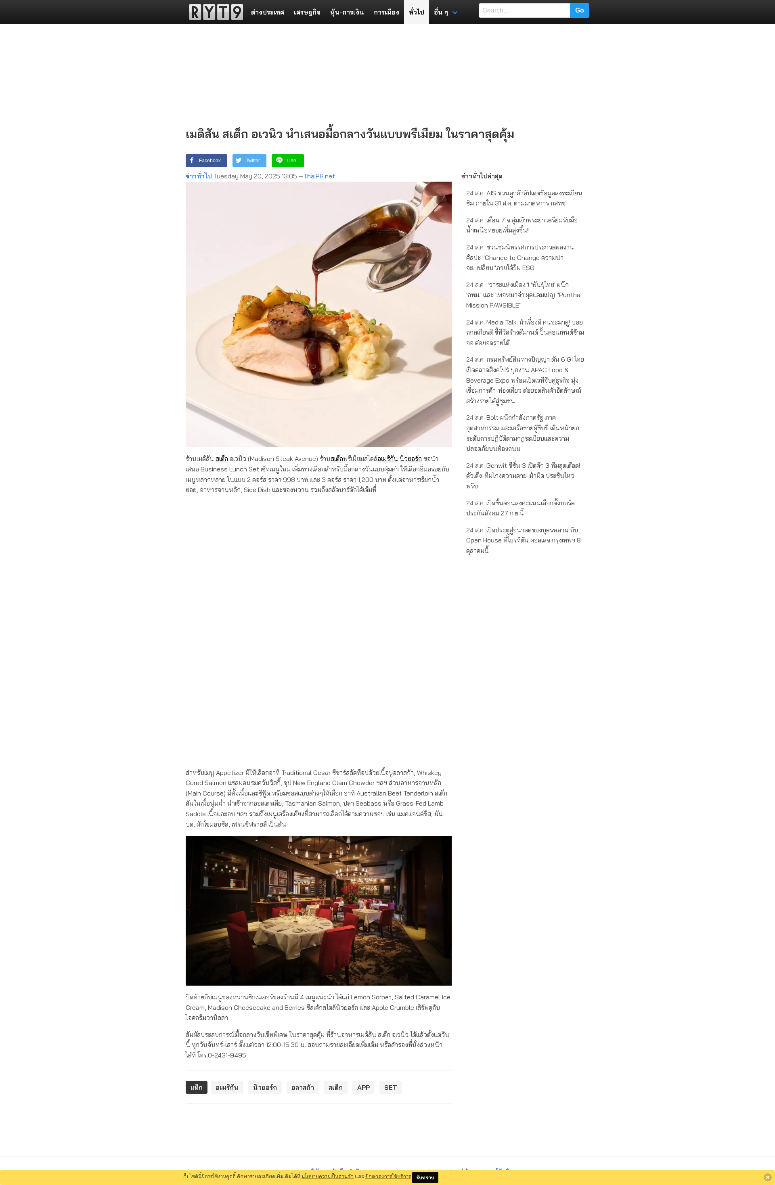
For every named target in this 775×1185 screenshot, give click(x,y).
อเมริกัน (387, 458)
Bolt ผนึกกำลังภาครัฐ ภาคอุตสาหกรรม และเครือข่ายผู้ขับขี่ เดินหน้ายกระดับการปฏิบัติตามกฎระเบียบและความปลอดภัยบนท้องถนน (522, 432)
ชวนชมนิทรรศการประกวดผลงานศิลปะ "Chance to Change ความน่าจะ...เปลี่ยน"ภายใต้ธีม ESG (520, 257)
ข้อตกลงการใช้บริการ (388, 1176)
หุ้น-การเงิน (347, 12)
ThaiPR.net (319, 176)
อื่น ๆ (441, 12)
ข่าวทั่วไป (199, 176)
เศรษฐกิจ (307, 12)
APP (363, 1087)
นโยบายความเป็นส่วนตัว (328, 1176)
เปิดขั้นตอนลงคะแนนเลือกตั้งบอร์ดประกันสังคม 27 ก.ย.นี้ (520, 508)
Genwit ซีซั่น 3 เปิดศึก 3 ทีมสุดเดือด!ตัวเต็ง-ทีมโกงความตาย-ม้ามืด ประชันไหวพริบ (523, 475)
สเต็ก (222, 458)
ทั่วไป (416, 12)
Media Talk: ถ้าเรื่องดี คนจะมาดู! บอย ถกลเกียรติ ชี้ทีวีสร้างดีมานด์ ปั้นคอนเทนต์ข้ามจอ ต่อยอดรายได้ (525, 332)
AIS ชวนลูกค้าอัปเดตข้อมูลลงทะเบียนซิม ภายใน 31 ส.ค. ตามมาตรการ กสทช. (524, 198)
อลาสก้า (302, 1087)
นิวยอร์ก (411, 458)
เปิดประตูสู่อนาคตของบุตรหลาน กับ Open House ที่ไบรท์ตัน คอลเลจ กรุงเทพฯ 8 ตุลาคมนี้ (523, 540)
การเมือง (386, 12)
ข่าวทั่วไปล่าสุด (482, 176)
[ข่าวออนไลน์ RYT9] (213, 12)
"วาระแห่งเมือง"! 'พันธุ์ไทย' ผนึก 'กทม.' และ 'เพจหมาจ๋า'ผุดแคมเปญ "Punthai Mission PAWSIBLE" (524, 295)
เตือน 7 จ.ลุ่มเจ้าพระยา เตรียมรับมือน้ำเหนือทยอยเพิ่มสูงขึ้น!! (522, 225)
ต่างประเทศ (267, 12)
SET (390, 1087)
